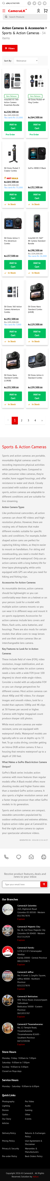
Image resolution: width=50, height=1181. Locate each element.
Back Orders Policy (33, 1156)
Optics (5, 1114)
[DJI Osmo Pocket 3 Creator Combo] (13, 153)
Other (27, 1114)
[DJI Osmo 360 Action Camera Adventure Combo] (13, 292)
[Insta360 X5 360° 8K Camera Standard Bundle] (37, 223)
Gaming (28, 1110)
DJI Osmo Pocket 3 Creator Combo (12, 169)
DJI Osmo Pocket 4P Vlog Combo (36, 101)
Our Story (6, 1118)
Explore (21, 919)
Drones (5, 1110)
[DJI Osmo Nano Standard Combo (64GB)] (37, 292)
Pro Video (29, 1101)
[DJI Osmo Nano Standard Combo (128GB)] (13, 360)
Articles (5, 1123)
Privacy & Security (10, 1148)
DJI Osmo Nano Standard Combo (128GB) (11, 378)
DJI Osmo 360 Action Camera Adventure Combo (13, 309)
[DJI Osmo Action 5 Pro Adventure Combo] (13, 223)
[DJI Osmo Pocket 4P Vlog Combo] (37, 80)
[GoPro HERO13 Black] (37, 153)
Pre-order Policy (9, 1156)
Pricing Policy (8, 1140)
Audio (28, 1105)
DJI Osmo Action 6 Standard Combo (35, 376)
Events (28, 1118)
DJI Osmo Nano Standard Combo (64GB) (35, 309)
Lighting (6, 1105)
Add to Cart (13, 126)
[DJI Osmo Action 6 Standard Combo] (37, 360)
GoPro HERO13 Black (37, 168)
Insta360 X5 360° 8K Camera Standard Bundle (36, 241)
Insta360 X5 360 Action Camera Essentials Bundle (11, 102)
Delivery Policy (9, 1133)
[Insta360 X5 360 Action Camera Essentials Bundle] (13, 80)
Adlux (35, 1176)
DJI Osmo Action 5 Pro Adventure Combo (12, 241)
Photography (8, 1101)
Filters (11, 48)
